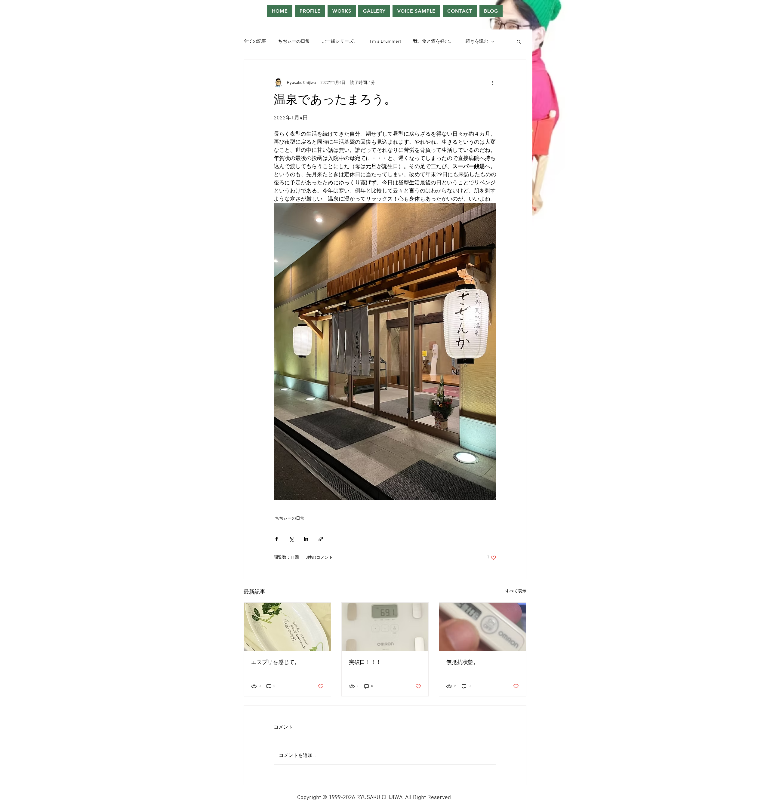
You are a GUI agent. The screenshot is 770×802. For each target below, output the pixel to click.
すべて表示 (515, 591)
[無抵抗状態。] (482, 627)
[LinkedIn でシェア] (306, 539)
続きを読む (477, 41)
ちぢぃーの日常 (294, 41)
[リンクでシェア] (321, 539)
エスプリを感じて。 (275, 662)
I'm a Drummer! (385, 41)
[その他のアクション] (492, 82)
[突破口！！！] (385, 627)
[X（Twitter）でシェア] (291, 539)
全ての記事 (255, 41)
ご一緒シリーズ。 (340, 41)
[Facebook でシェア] (276, 539)
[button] (519, 41)
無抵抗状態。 (462, 662)
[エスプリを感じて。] (287, 627)
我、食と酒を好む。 (433, 41)
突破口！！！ (365, 662)
